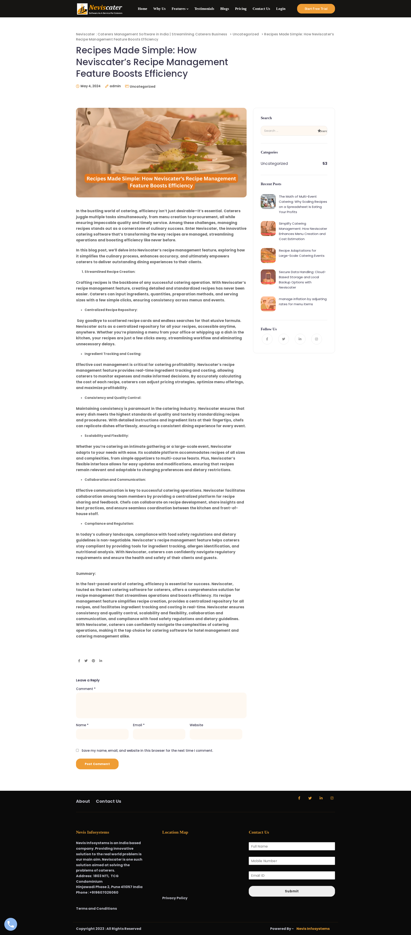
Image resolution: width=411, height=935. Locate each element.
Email (139, 725)
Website (196, 725)
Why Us (159, 9)
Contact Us (261, 9)
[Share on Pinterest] (93, 661)
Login (280, 9)
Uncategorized (142, 86)
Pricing (241, 9)
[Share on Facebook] (79, 661)
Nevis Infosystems (313, 928)
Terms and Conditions (97, 908)
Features (179, 9)
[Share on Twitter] (86, 661)
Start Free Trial (316, 9)
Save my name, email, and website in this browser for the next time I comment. (147, 750)
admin (115, 86)
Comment (86, 688)
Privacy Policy (175, 898)
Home (142, 9)
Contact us (108, 801)
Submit (292, 891)
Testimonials (204, 9)
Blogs (224, 9)
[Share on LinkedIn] (100, 661)
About (83, 801)
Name (82, 725)
